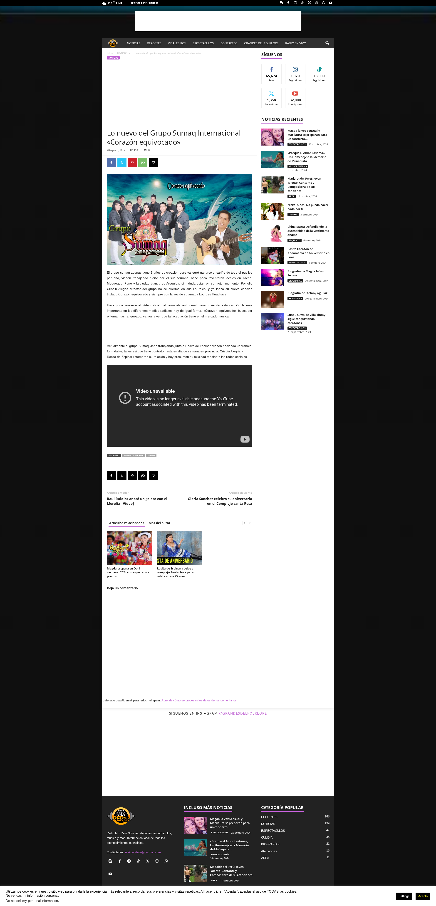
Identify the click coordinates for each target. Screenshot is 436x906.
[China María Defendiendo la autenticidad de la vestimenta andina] (272, 233)
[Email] (153, 162)
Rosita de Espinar (134, 455)
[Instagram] (295, 3)
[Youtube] (330, 3)
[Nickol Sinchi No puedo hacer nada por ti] (272, 211)
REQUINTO (294, 240)
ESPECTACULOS (203, 43)
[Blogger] (281, 3)
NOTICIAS (133, 43)
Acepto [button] (423, 896)
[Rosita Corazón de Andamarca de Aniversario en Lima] (272, 255)
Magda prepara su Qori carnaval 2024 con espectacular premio (129, 572)
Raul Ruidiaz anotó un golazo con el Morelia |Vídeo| (137, 501)
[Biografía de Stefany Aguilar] (272, 299)
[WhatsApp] (323, 3)
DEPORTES (154, 43)
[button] (327, 43)
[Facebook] (288, 3)
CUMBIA (293, 214)
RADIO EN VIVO (295, 43)
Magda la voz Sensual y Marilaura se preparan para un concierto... (307, 135)
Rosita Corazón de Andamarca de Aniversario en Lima (308, 253)
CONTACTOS (228, 43)
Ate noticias (269, 851)
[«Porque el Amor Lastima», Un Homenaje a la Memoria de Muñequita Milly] (272, 159)
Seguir (295, 67)
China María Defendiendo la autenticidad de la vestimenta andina (308, 231)
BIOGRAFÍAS (295, 280)
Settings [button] (404, 896)
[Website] (316, 3)
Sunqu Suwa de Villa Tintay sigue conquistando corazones (306, 319)
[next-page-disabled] (250, 522)
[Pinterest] (132, 162)
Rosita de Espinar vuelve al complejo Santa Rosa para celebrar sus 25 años (175, 572)
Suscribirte (295, 91)
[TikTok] (302, 3)
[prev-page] (244, 522)
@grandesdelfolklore (243, 713)
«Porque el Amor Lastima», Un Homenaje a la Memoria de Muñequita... (306, 157)
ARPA (292, 196)
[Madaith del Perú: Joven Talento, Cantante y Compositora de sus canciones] (272, 184)
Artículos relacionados (126, 523)
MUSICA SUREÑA (298, 166)
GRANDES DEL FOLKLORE (261, 43)
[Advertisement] (218, 21)
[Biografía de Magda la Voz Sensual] (272, 277)
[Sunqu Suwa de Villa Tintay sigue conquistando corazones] (272, 321)
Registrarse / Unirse (144, 3)
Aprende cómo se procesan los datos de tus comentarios (199, 700)
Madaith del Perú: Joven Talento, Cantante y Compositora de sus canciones (304, 184)
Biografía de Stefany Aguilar (307, 293)
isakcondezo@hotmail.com (143, 852)
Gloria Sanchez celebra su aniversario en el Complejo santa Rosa (220, 501)
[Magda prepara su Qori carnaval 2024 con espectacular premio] (129, 548)
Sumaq (151, 455)
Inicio (110, 53)
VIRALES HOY (177, 43)
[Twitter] (309, 3)
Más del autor (159, 523)
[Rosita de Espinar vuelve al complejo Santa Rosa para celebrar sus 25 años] (179, 548)
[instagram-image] (140, 757)
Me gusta (271, 67)
